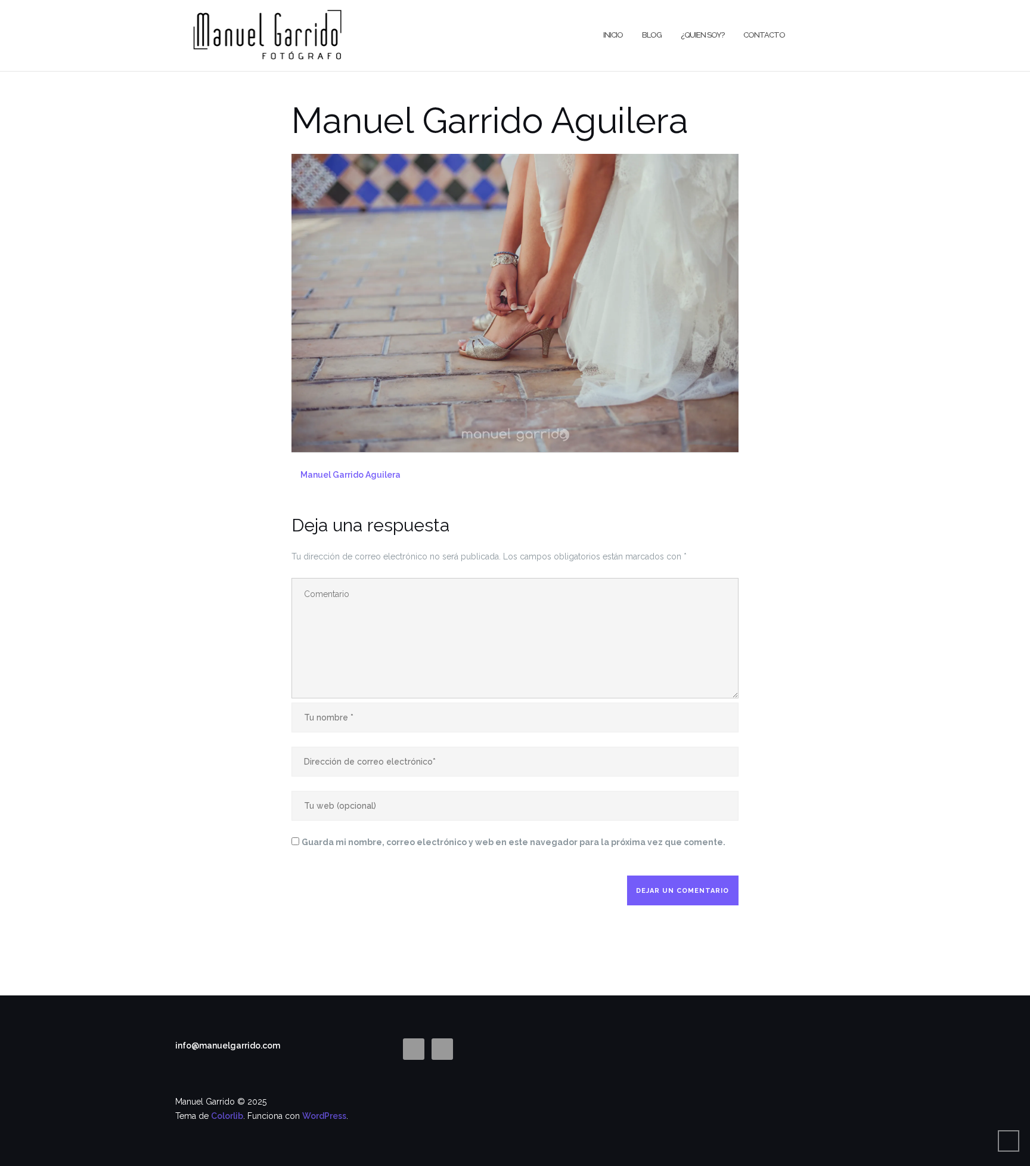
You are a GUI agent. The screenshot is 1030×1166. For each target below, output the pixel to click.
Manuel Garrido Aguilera (350, 475)
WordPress (324, 1116)
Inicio (613, 34)
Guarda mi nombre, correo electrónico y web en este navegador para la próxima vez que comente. (513, 842)
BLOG (652, 34)
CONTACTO (764, 34)
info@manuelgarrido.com (227, 1045)
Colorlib (227, 1116)
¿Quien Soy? (702, 34)
